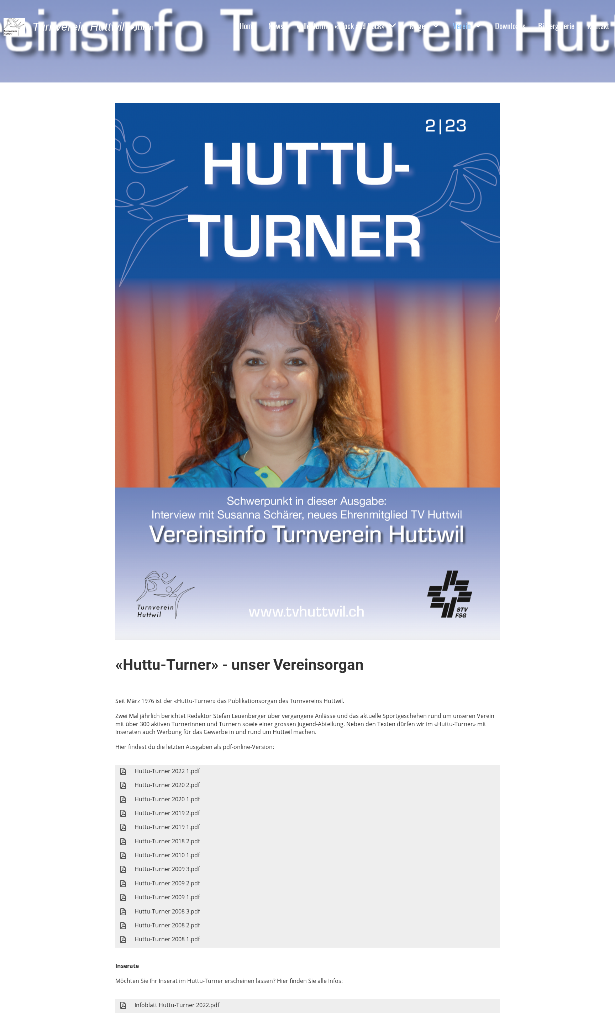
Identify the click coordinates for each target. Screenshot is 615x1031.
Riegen (419, 25)
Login (145, 26)
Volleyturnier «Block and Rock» (340, 25)
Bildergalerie (556, 25)
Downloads (510, 25)
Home (248, 25)
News (275, 25)
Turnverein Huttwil (78, 26)
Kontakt (598, 25)
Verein (462, 25)
